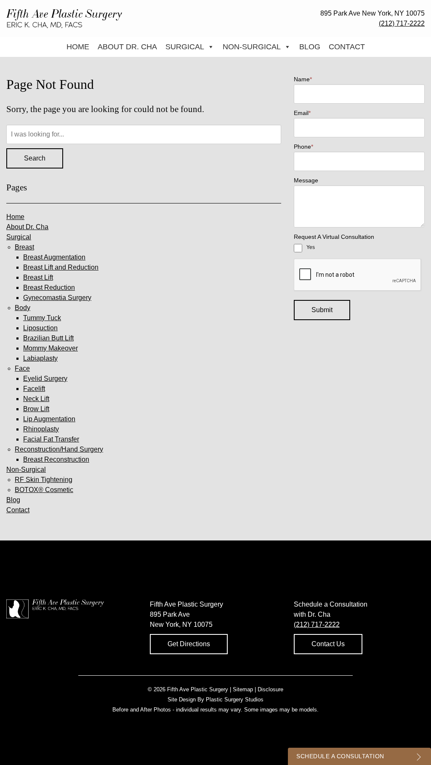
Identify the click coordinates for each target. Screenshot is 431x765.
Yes (310, 247)
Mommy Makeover (50, 348)
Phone (303, 146)
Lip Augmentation (49, 419)
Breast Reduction (49, 287)
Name (303, 79)
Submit (322, 309)
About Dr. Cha (127, 47)
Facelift (34, 388)
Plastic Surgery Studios (234, 699)
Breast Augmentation (54, 257)
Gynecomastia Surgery (57, 297)
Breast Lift (38, 277)
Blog (309, 47)
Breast (24, 247)
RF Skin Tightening (43, 479)
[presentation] (358, 275)
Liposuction (40, 328)
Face (22, 368)
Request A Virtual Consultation (334, 236)
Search (34, 158)
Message (306, 180)
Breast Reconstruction (56, 459)
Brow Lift (36, 408)
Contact (347, 47)
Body (22, 307)
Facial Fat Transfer (51, 439)
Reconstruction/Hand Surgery (59, 449)
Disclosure (270, 689)
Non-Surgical (252, 47)
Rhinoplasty (41, 429)
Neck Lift (36, 398)
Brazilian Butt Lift (48, 338)
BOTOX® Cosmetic (44, 489)
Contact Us (328, 643)
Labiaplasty (40, 358)
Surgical (184, 47)
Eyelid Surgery (45, 378)
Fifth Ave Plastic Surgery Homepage (64, 18)
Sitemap (243, 689)
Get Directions (189, 643)
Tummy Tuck (42, 317)
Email (302, 113)
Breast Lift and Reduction (60, 267)
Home (78, 47)
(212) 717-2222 (402, 23)
